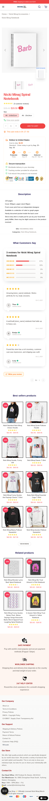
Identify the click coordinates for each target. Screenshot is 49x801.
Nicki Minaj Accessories (18, 14)
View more (24, 544)
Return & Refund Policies (12, 735)
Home (4, 14)
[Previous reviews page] (32, 380)
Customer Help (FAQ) (10, 741)
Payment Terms (8, 732)
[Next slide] (43, 50)
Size (5, 112)
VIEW (12, 421)
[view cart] (45, 6)
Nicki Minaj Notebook (10, 18)
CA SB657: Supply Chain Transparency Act (18, 718)
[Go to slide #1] (18, 85)
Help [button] (44, 798)
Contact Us (6, 738)
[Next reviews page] (43, 380)
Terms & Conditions (10, 709)
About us (6, 706)
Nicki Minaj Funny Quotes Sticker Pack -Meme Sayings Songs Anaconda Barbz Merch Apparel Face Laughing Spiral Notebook (13, 617)
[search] (39, 6)
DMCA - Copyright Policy (11, 715)
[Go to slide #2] (30, 85)
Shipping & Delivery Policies (12, 729)
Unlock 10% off (4, 791)
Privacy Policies (8, 712)
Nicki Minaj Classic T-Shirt (36, 460)
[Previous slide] (5, 50)
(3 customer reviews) (21, 104)
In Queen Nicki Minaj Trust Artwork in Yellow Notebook (35, 615)
